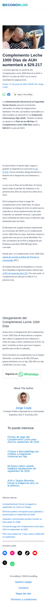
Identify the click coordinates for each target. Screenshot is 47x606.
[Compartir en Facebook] (8, 94)
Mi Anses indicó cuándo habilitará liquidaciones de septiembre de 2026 (22, 468)
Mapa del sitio (23, 593)
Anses (5, 84)
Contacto (24, 587)
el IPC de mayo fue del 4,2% (15, 273)
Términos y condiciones (23, 599)
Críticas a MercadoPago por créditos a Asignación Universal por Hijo (23, 454)
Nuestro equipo (23, 582)
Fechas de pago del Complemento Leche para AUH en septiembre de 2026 (23, 439)
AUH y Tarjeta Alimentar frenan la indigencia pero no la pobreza (23, 483)
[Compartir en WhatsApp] (4, 94)
